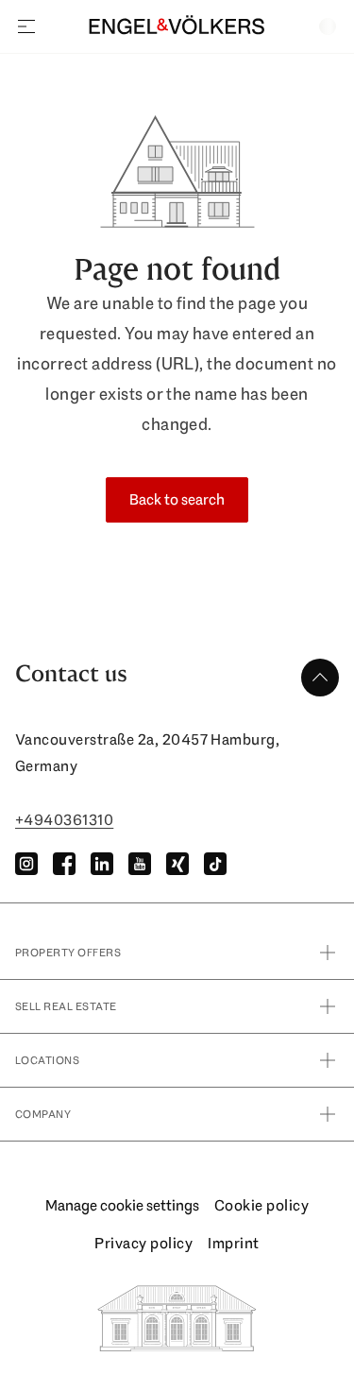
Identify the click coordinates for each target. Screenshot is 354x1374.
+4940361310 (64, 820)
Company (43, 1114)
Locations (47, 1060)
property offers (68, 952)
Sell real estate (66, 1006)
